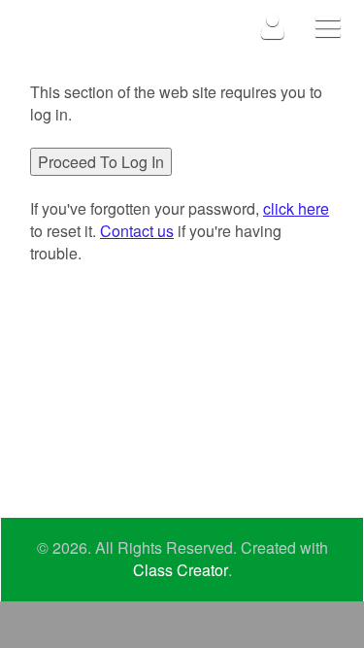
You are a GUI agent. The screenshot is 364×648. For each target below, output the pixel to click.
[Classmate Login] (273, 25)
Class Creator (180, 570)
